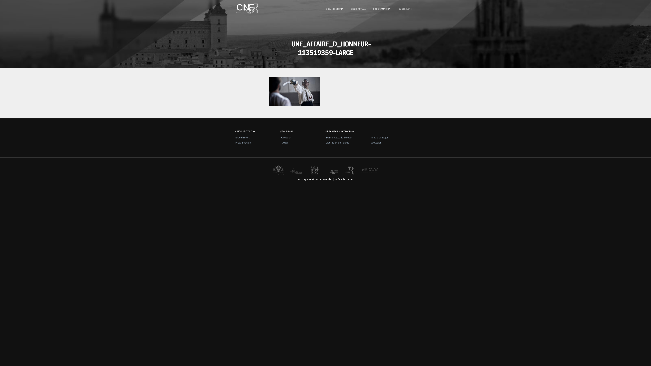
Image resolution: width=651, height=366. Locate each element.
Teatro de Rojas (379, 137)
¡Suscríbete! (405, 9)
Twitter (284, 142)
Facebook (285, 137)
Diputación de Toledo (337, 142)
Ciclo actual (358, 9)
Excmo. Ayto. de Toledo (339, 137)
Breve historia (334, 9)
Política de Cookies (344, 179)
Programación (382, 9)
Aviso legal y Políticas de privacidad (315, 179)
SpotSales (376, 142)
